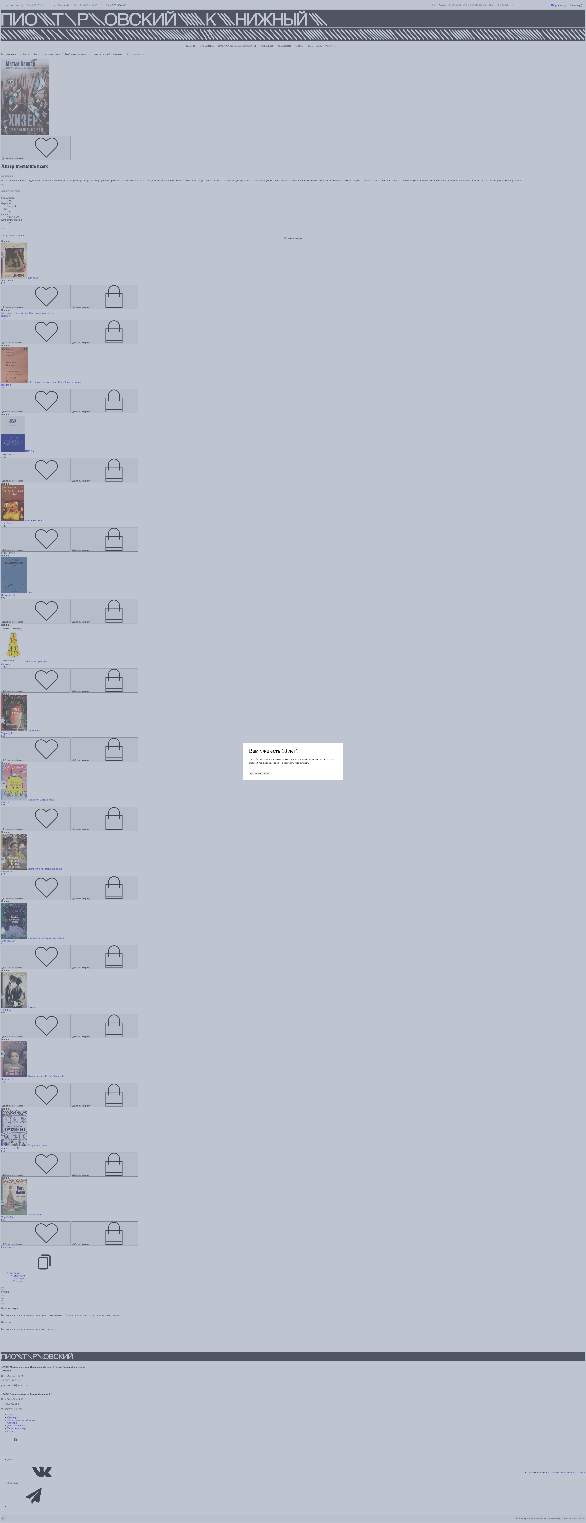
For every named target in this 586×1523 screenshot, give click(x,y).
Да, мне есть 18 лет (259, 774)
